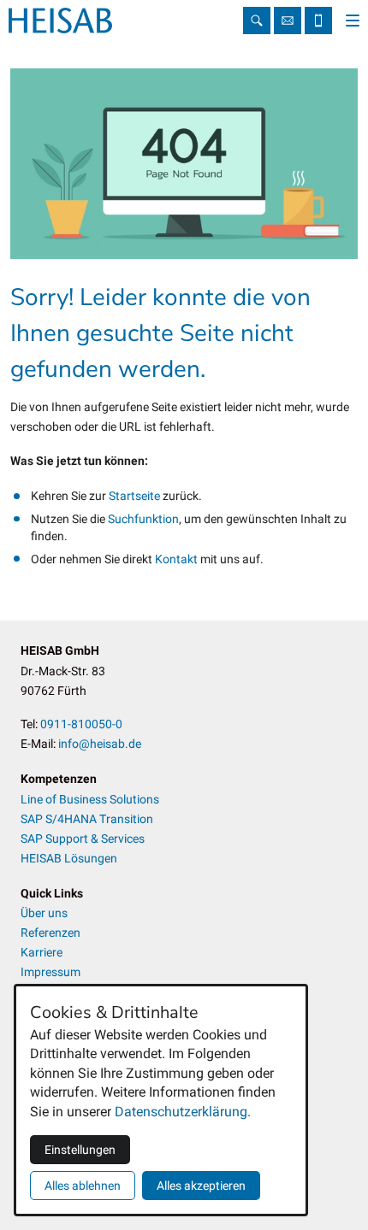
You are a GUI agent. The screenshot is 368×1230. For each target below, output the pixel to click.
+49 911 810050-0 (318, 20)
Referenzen (50, 932)
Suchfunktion (143, 519)
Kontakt (177, 559)
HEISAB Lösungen (69, 858)
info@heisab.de (287, 20)
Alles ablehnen (83, 1185)
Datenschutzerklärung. (183, 1111)
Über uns (44, 913)
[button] (352, 20)
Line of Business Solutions (90, 799)
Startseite (136, 496)
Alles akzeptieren (201, 1185)
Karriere (41, 952)
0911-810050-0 (81, 724)
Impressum (50, 972)
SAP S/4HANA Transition (87, 819)
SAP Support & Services (83, 838)
